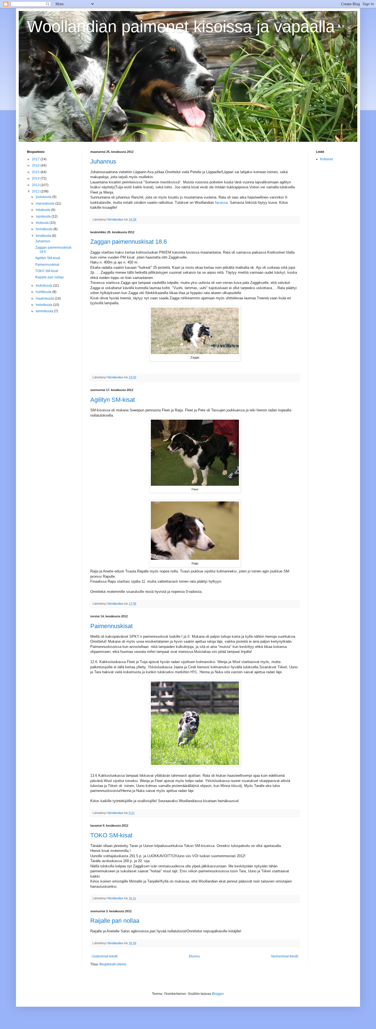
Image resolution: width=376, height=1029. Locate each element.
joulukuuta (44, 197)
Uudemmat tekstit (105, 956)
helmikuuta (44, 305)
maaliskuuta (45, 298)
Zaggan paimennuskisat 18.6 (128, 241)
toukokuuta (44, 285)
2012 (36, 191)
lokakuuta (43, 210)
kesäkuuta (44, 236)
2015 (36, 172)
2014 (36, 178)
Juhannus (103, 161)
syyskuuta (43, 216)
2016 (36, 165)
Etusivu (194, 956)
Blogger (218, 994)
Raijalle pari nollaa (114, 920)
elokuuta (43, 223)
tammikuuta (45, 311)
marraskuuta (45, 203)
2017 (36, 159)
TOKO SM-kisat (111, 835)
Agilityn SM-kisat (112, 399)
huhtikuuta (44, 292)
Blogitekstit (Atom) (112, 964)
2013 (36, 185)
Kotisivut (326, 159)
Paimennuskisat (111, 626)
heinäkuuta (44, 229)
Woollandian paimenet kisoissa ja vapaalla (181, 26)
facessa (221, 202)
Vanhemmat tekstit (284, 956)
